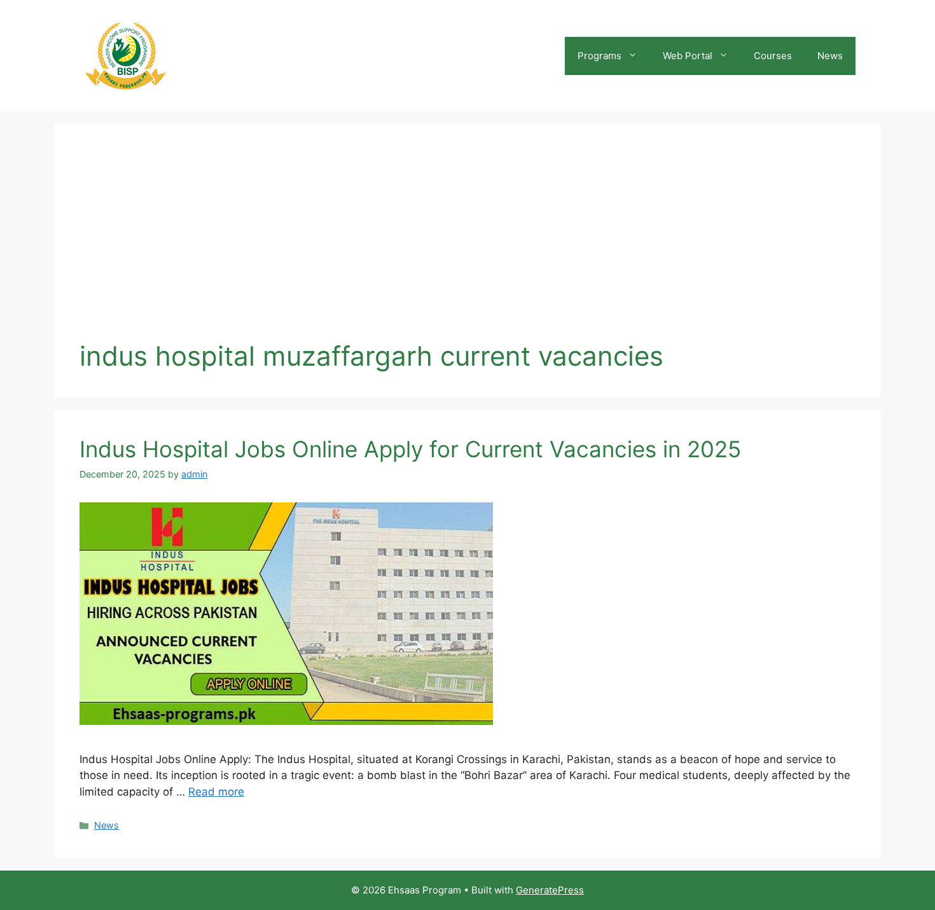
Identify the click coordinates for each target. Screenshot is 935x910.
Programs (599, 56)
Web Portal (687, 56)
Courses (773, 56)
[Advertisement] (467, 245)
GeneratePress (550, 890)
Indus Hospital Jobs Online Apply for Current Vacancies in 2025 (410, 449)
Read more (216, 791)
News (830, 56)
